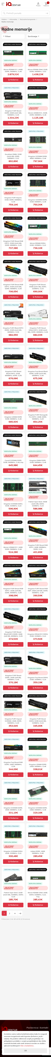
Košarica (14, 80)
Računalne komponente (27, 19)
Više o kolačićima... (27, 1046)
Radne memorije (8, 22)
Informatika (13, 19)
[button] (3, 4)
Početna (4, 19)
